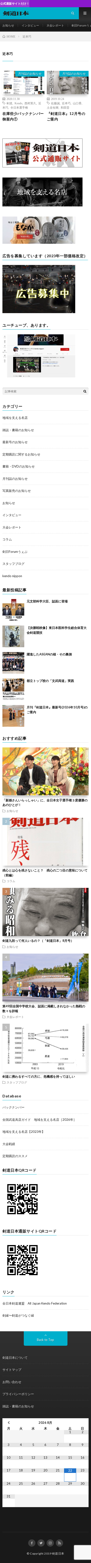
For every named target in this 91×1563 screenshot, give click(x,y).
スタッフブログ (13, 564)
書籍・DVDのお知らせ (18, 466)
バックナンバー (13, 1107)
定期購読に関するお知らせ (21, 454)
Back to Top (45, 1340)
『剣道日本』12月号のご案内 (66, 116)
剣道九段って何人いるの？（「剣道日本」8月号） (38, 941)
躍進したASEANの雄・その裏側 (49, 654)
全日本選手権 (19, 107)
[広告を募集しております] (38, 312)
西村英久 (30, 103)
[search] (85, 391)
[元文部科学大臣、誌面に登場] (13, 610)
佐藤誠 (55, 103)
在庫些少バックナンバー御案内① (23, 116)
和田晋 (65, 107)
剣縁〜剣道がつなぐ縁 (18, 1315)
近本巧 (66, 103)
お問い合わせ (11, 1382)
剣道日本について (15, 1357)
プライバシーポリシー (18, 1394)
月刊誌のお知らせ (29, 73)
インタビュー (30, 25)
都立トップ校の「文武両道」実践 (50, 681)
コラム (7, 539)
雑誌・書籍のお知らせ (18, 430)
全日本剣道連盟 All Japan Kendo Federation (34, 1303)
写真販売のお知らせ (16, 491)
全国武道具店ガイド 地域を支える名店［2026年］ (39, 1119)
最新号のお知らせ (15, 442)
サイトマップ (11, 1370)
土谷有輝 (52, 107)
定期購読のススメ (15, 1156)
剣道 (9, 103)
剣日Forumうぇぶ (14, 552)
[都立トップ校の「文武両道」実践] (13, 689)
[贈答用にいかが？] (38, 242)
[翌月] (82, 1423)
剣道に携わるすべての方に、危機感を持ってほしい (38, 1076)
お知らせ (8, 25)
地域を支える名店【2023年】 (23, 1132)
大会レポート (55, 25)
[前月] (8, 1423)
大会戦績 (8, 1144)
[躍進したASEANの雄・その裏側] (13, 663)
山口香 (77, 103)
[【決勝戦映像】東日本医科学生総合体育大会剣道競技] (13, 636)
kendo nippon (12, 576)
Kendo (18, 103)
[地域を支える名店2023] (42, 205)
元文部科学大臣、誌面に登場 (47, 601)
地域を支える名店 (15, 418)
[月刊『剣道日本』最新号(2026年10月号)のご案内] (13, 716)
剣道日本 (58, 1553)
